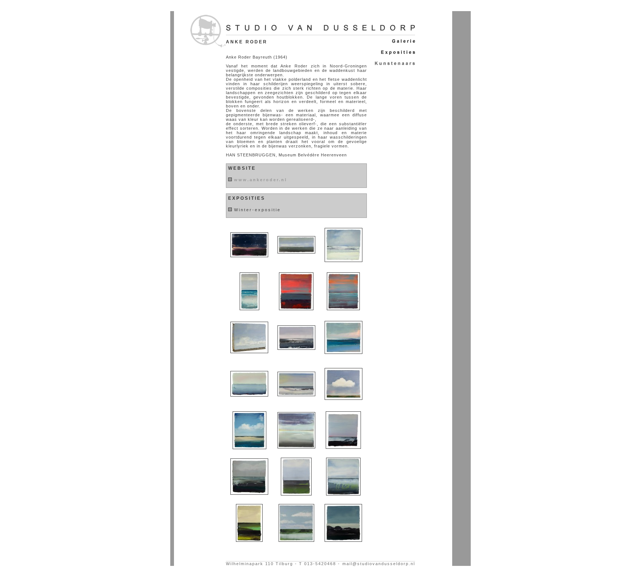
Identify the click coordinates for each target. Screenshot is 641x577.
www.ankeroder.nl (260, 180)
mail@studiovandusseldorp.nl (378, 563)
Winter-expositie (257, 210)
